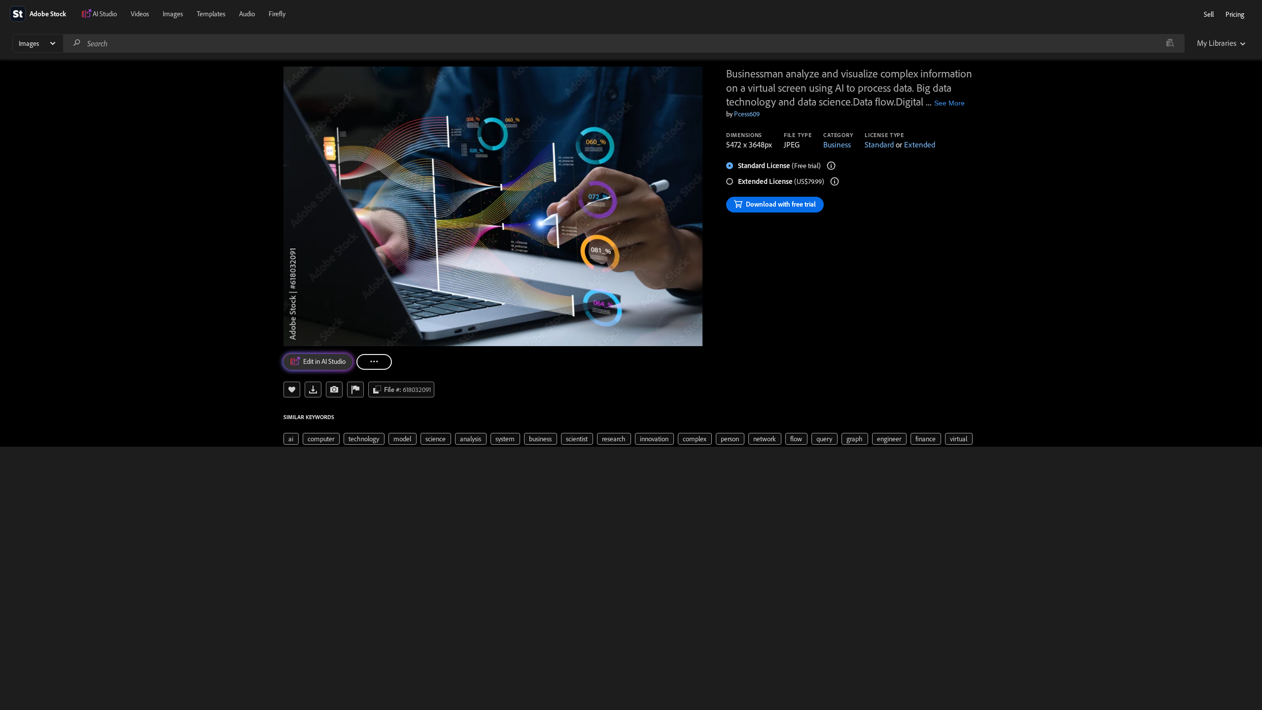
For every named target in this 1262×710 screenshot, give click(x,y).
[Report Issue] (355, 389)
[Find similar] (1170, 43)
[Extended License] (834, 181)
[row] (291, 439)
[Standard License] (831, 166)
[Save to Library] (291, 389)
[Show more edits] (374, 362)
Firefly (277, 13)
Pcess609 (747, 113)
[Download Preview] (313, 389)
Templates (211, 13)
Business (837, 144)
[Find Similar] (334, 389)
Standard (879, 144)
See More (949, 103)
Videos (140, 13)
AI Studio (105, 13)
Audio (247, 13)
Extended (919, 144)
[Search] (76, 43)
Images (173, 13)
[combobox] (623, 43)
